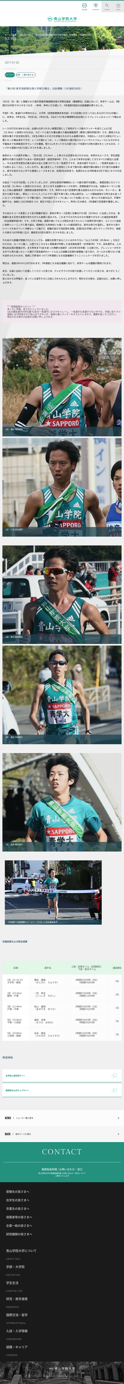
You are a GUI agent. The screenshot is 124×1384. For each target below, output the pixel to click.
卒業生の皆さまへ (17, 1208)
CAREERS (11, 1355)
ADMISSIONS (13, 1339)
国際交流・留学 (17, 1315)
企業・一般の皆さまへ (26, 75)
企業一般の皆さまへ (19, 1225)
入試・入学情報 (17, 1331)
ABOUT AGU (13, 1259)
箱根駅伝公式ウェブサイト (17, 1090)
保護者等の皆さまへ (19, 1217)
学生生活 (12, 1283)
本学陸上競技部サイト (15, 1075)
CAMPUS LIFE (14, 1291)
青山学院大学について (21, 1250)
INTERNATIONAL (16, 1323)
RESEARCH (12, 1307)
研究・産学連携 (17, 1299)
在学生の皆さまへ (17, 1200)
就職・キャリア (17, 1347)
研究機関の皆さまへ (19, 1234)
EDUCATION (13, 1275)
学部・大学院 (15, 1266)
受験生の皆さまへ (17, 1191)
